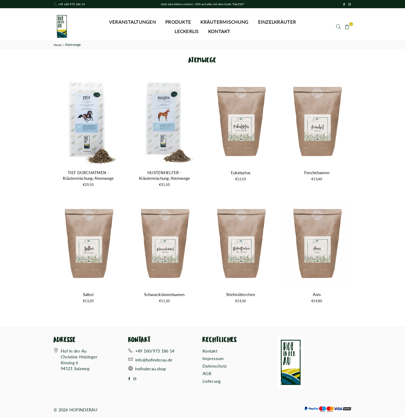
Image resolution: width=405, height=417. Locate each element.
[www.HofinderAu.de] (130, 369)
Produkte (178, 22)
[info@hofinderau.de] (130, 360)
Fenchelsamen (316, 172)
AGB (206, 373)
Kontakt (219, 31)
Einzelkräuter (277, 22)
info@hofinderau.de (154, 359)
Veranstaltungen (132, 22)
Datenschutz (214, 365)
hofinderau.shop (150, 368)
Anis (317, 294)
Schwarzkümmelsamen (164, 294)
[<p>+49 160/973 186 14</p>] (130, 351)
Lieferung (211, 381)
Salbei (88, 294)
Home (57, 45)
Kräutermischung (224, 22)
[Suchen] (338, 26)
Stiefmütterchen (240, 294)
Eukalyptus (241, 172)
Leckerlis (187, 31)
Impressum (213, 358)
